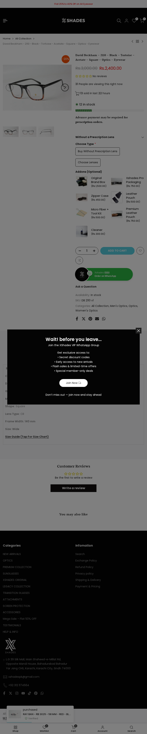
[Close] (138, 330)
